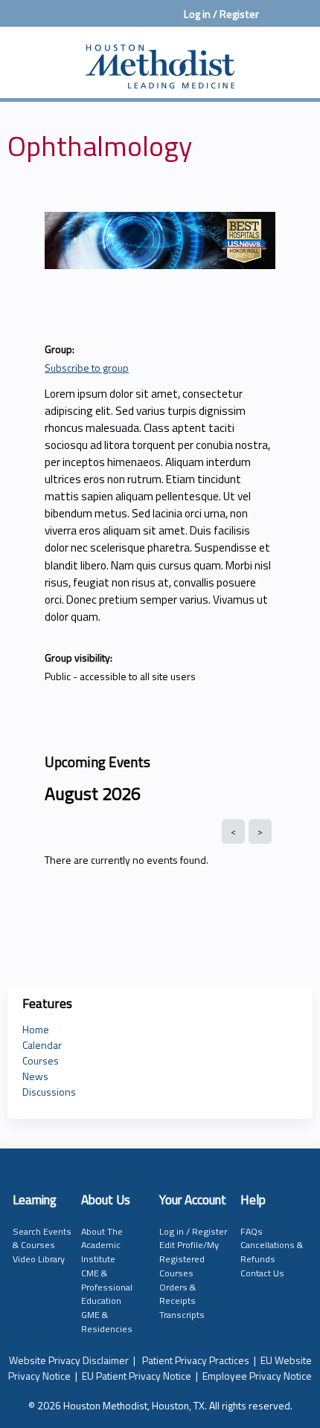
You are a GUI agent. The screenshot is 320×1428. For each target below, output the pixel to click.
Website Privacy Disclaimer (69, 1360)
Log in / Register (221, 14)
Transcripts (182, 1315)
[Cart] (276, 21)
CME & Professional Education (106, 1287)
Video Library (39, 1259)
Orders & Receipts (177, 1294)
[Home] (160, 59)
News (35, 1076)
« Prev (233, 831)
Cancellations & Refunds (271, 1252)
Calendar (42, 1045)
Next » (260, 831)
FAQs (251, 1231)
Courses (40, 1060)
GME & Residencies (106, 1322)
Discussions (49, 1091)
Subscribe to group (87, 367)
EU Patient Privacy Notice (136, 1375)
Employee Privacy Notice (257, 1375)
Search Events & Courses (42, 1238)
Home (35, 1029)
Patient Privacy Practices (195, 1360)
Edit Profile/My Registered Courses (189, 1258)
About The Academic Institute (102, 1245)
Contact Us (262, 1273)
